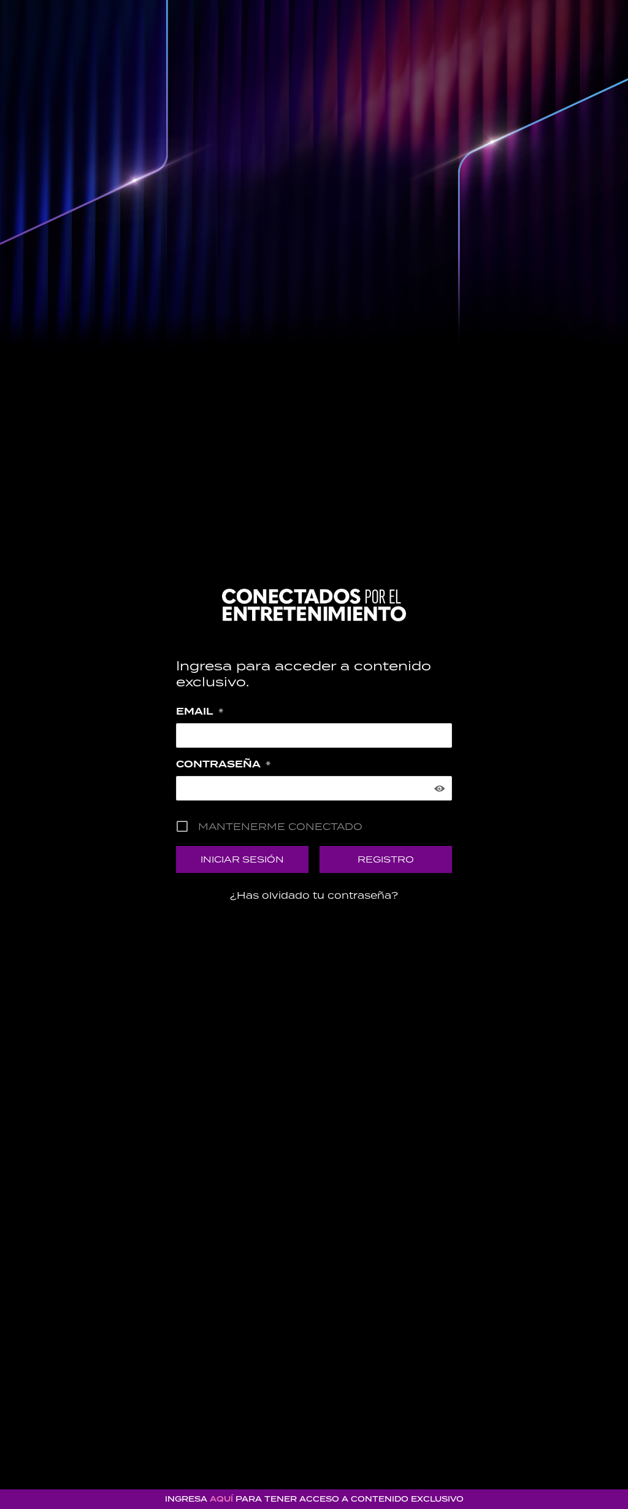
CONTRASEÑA (223, 764)
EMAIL (199, 711)
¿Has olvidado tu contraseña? (314, 895)
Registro (386, 859)
